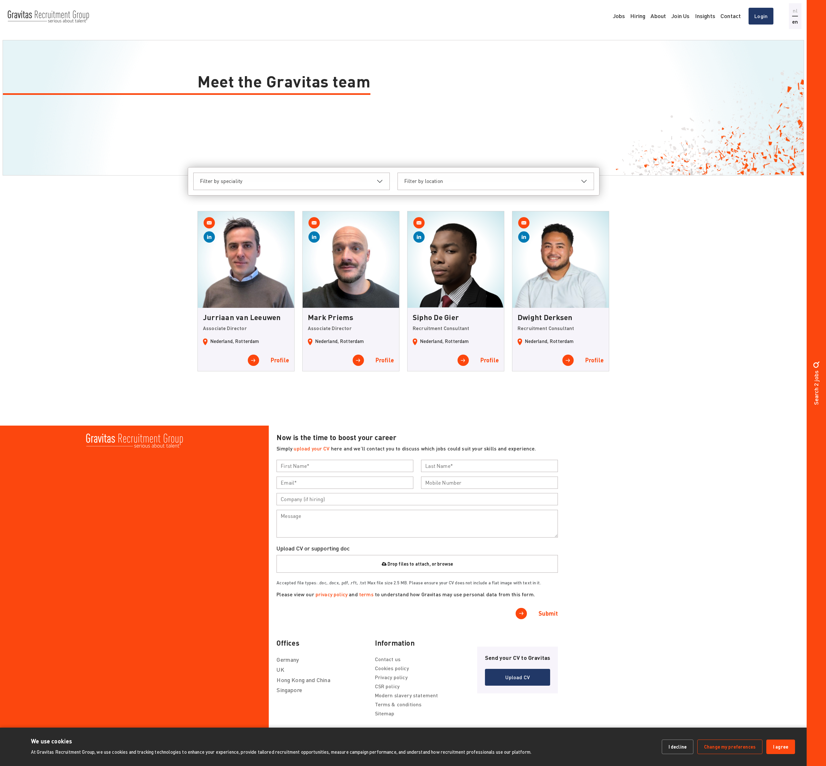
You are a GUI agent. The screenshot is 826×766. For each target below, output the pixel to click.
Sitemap (385, 713)
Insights (705, 15)
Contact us (388, 659)
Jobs (619, 15)
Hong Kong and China (303, 679)
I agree (780, 747)
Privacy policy (391, 677)
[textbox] (345, 466)
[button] (517, 677)
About (658, 15)
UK (280, 669)
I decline (678, 747)
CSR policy (387, 686)
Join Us (680, 15)
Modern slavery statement (406, 695)
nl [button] (795, 10)
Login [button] (761, 16)
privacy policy (332, 594)
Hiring (637, 15)
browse (445, 564)
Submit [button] (548, 613)
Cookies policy (392, 668)
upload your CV (311, 448)
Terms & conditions (398, 704)
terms (366, 594)
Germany (288, 659)
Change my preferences (730, 747)
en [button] (795, 21)
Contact (730, 15)
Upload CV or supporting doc (313, 548)
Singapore (289, 689)
